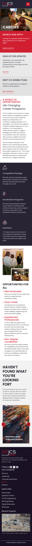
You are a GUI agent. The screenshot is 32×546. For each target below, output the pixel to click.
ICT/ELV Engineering (9, 498)
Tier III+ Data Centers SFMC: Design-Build (14, 533)
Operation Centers (8, 496)
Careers (4, 482)
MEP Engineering (7, 501)
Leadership (5, 476)
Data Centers (6, 493)
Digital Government (8, 504)
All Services (5, 507)
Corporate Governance (9, 479)
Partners (5, 485)
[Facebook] (17, 467)
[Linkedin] (11, 467)
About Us (5, 473)
